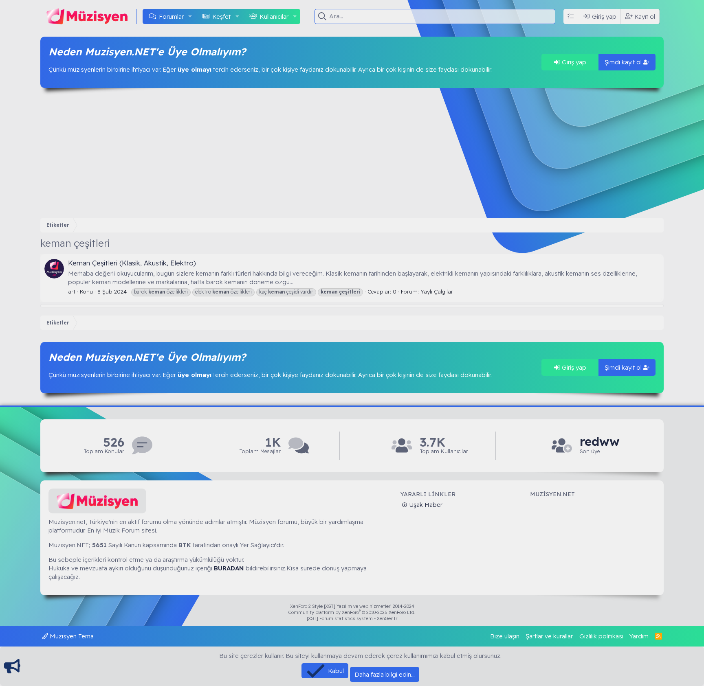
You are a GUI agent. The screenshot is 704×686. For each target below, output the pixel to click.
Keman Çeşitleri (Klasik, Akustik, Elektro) (132, 263)
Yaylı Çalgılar (436, 291)
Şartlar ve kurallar (549, 636)
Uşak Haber (424, 504)
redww (600, 441)
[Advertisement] (352, 153)
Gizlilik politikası (601, 636)
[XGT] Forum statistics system (352, 618)
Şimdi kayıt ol (624, 62)
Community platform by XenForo (352, 612)
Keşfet (221, 16)
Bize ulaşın (504, 636)
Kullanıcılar (274, 16)
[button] (190, 16)
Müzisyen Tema (71, 636)
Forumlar (171, 16)
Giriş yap (573, 62)
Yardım (639, 636)
